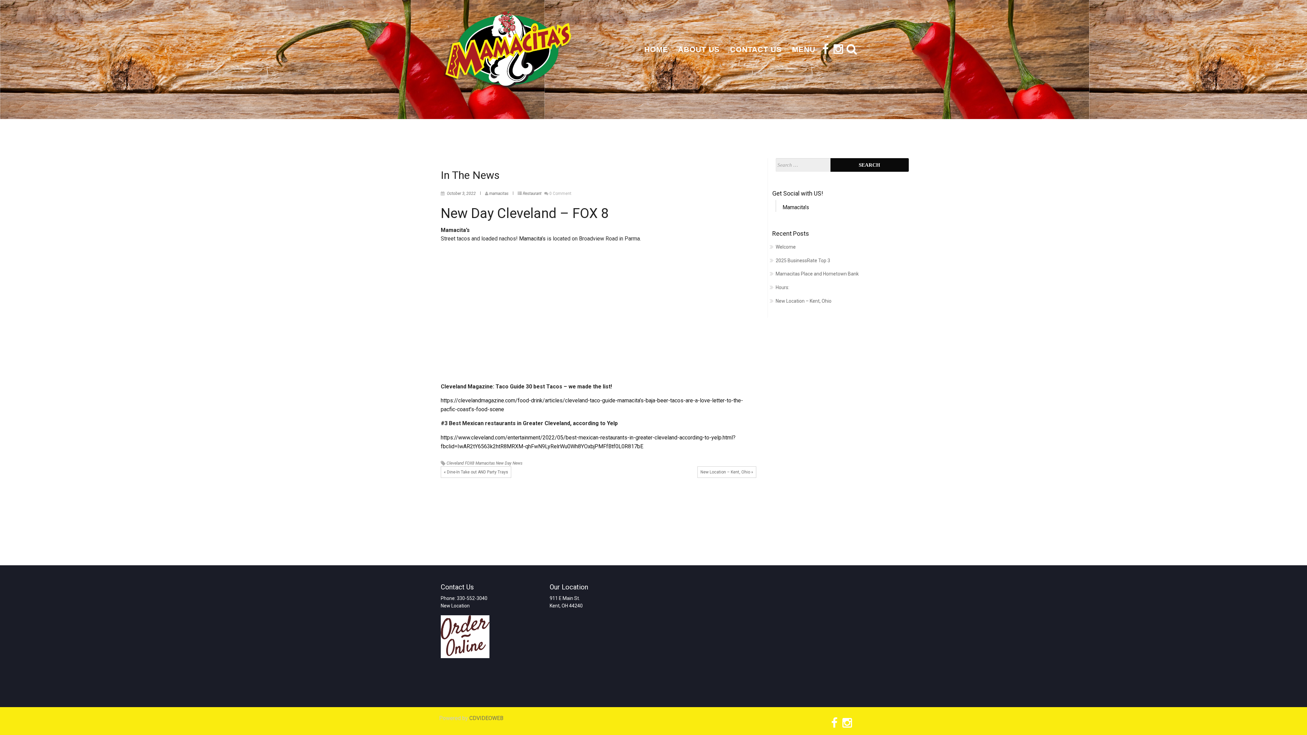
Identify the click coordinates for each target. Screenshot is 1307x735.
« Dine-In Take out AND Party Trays (476, 472)
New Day (504, 463)
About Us (699, 49)
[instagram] (837, 50)
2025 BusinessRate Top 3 (803, 260)
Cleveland (455, 463)
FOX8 (469, 463)
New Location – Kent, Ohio (804, 301)
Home (656, 49)
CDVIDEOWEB (486, 718)
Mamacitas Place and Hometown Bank (817, 274)
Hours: (782, 287)
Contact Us (756, 49)
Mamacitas (485, 463)
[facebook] (824, 50)
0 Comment (560, 193)
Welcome (786, 247)
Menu (804, 49)
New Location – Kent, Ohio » (726, 472)
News (517, 463)
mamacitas (499, 193)
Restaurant (532, 193)
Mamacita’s (533, 238)
